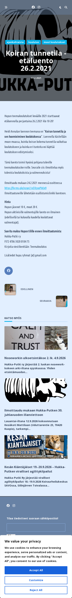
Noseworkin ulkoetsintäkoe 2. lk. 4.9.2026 (35, 358)
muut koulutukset (54, 42)
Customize (36, 580)
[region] (36, 566)
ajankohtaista (15, 42)
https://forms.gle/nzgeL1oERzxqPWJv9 (25, 188)
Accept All (36, 570)
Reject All (36, 590)
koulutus (33, 42)
